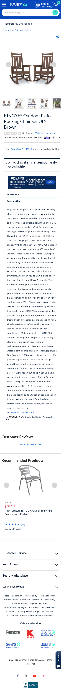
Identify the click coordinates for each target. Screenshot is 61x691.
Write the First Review (45, 133)
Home (6, 30)
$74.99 (8, 502)
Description (13, 194)
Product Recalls (19, 603)
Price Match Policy (13, 595)
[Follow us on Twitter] (26, 675)
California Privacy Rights (15, 607)
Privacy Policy (48, 599)
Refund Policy (11, 599)
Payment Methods (38, 603)
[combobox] (31, 12)
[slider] (12, 523)
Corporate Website (29, 599)
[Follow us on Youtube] (35, 675)
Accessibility (31, 595)
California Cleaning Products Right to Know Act (29, 611)
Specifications (14, 201)
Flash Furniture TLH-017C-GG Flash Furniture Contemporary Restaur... (28, 512)
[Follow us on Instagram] (43, 675)
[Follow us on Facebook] (18, 675)
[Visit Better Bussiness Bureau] (30, 684)
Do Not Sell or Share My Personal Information (29, 615)
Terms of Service (47, 595)
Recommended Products (22, 460)
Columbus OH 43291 (21, 149)
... (13, 30)
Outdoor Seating (23, 30)
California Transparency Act (43, 607)
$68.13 (10, 506)
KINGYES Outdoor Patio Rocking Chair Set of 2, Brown (27, 121)
